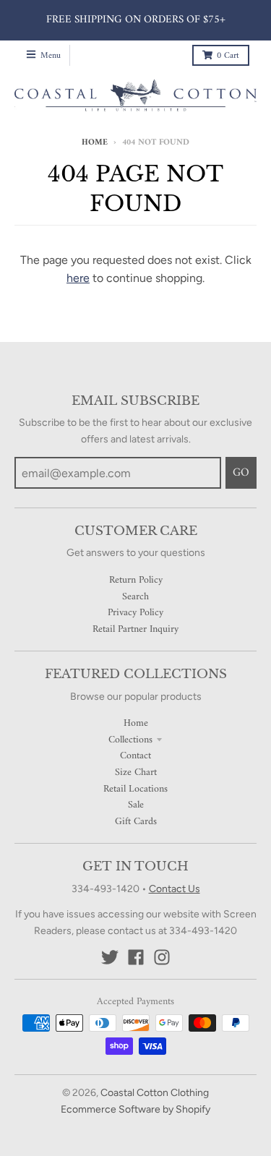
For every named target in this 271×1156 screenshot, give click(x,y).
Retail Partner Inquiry (135, 629)
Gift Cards (136, 822)
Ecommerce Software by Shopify (135, 1109)
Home (95, 142)
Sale (136, 805)
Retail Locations (135, 789)
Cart (228, 56)
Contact (135, 756)
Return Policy (136, 580)
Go (241, 473)
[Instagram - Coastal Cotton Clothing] (162, 957)
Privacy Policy (135, 613)
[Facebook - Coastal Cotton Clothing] (136, 957)
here (78, 278)
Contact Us (174, 889)
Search (135, 597)
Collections (130, 740)
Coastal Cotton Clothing (154, 1093)
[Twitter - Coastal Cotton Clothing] (110, 957)
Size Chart (136, 772)
